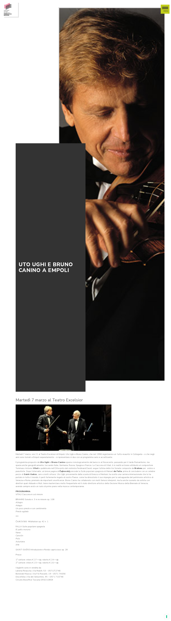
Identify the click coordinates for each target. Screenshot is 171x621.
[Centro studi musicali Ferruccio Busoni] (10, 9)
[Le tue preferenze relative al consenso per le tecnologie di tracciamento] (166, 616)
